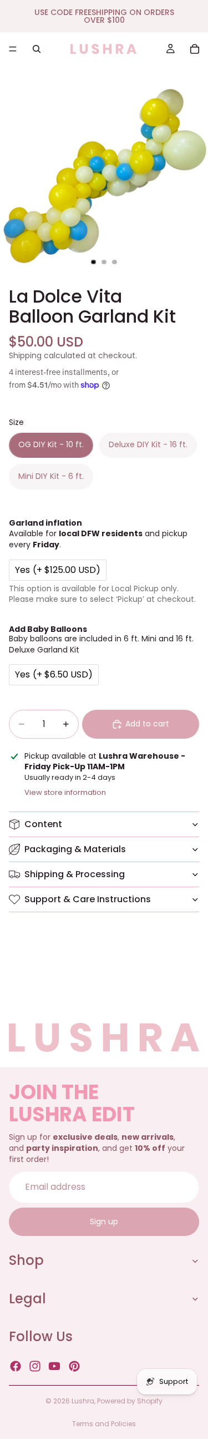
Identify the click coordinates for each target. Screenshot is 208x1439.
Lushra (83, 1401)
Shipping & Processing (74, 874)
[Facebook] (15, 1366)
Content (43, 824)
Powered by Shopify (130, 1401)
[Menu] (13, 49)
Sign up (104, 1221)
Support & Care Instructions (87, 899)
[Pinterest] (74, 1366)
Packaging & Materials (75, 849)
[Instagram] (35, 1366)
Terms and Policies (104, 1423)
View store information (65, 792)
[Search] (36, 49)
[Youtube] (54, 1366)
